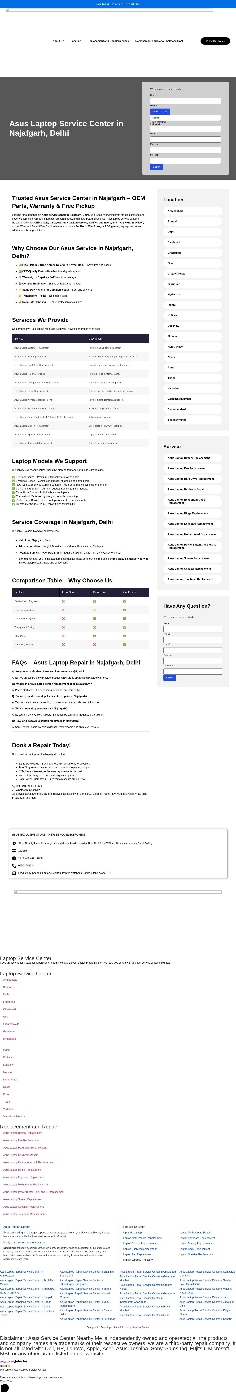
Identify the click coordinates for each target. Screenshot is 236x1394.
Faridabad (174, 242)
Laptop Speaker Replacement (196, 1254)
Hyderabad (174, 294)
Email (153, 133)
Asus (121, 1348)
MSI (4, 1353)
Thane (171, 378)
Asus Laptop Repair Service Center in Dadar (25, 1302)
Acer (108, 1348)
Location (75, 41)
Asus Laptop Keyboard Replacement (190, 523)
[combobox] (160, 112)
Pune (171, 367)
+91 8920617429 (130, 4)
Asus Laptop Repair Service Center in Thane (85, 1288)
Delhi (171, 232)
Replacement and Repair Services (108, 41)
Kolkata (172, 315)
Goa (170, 263)
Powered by (7, 1362)
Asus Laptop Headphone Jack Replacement (186, 501)
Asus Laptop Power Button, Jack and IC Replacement (192, 546)
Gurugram (174, 284)
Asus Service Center (16, 1226)
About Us (58, 41)
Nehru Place (175, 346)
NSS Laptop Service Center (133, 1327)
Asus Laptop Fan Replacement (186, 468)
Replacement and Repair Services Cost (159, 41)
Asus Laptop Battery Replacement (189, 458)
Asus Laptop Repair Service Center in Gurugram (147, 1293)
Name (153, 95)
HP (60, 1348)
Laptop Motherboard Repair (195, 1232)
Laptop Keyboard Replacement (197, 1238)
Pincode (154, 144)
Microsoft (218, 1348)
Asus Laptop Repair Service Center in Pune (144, 1315)
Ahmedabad (175, 211)
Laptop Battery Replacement (195, 1243)
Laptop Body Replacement (194, 1249)
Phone (154, 105)
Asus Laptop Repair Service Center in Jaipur (204, 1297)
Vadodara (173, 388)
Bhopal (172, 221)
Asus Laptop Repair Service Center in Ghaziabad (148, 1271)
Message (155, 154)
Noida (171, 357)
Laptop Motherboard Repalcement (142, 1238)
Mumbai (172, 336)
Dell (49, 1348)
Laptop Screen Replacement (139, 1243)
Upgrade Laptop (132, 1232)
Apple (93, 1348)
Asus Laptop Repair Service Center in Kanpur (205, 1319)
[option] (185, 124)
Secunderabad (177, 409)
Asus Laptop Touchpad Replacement (190, 579)
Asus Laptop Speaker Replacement (189, 568)
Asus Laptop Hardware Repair (186, 489)
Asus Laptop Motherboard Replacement (192, 534)
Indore (172, 305)
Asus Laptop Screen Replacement (189, 558)
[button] (118, 1386)
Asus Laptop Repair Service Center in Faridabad (87, 1319)
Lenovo (75, 1348)
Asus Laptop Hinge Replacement (188, 513)
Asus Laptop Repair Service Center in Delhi (25, 1306)
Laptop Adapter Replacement (140, 1249)
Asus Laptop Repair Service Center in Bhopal (26, 1297)
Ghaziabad (174, 252)
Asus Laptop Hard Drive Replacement (191, 478)
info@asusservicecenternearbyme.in (24, 1242)
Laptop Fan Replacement (137, 1254)
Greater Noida (176, 273)
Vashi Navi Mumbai (179, 399)
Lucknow (173, 325)
